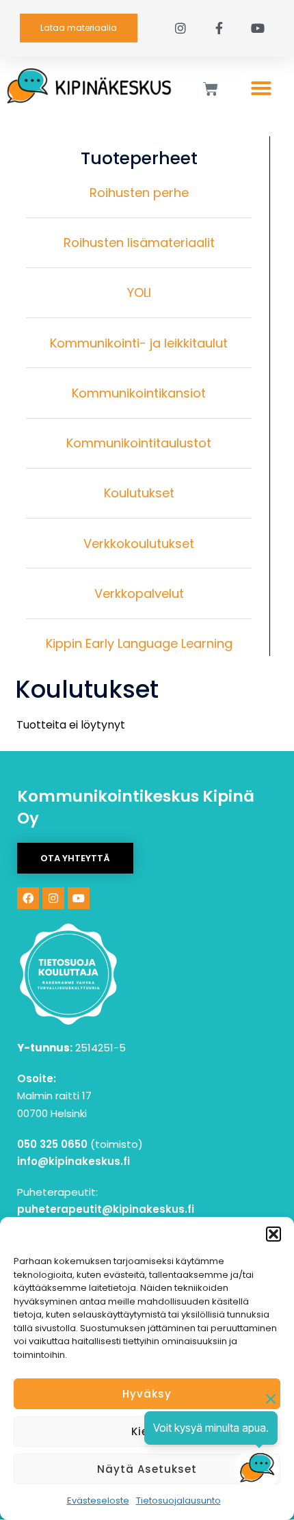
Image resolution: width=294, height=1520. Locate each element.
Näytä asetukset (147, 1469)
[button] (273, 1234)
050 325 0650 (52, 1144)
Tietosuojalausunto (178, 1500)
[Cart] (210, 89)
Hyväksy (147, 1394)
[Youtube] (79, 898)
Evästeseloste (98, 1500)
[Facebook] (28, 898)
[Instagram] (53, 898)
